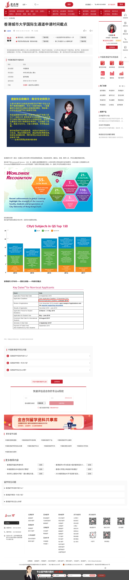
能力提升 (86, 14)
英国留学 (30, 528)
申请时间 (103, 100)
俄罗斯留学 (61, 549)
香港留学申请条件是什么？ (15, 488)
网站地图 (76, 536)
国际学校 (55, 14)
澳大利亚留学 (31, 538)
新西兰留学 (31, 541)
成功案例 (63, 11)
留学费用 (103, 90)
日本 (36, 11)
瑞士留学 (60, 541)
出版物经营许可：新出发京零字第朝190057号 (97, 564)
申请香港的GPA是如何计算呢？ (18, 469)
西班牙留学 (61, 520)
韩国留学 (45, 533)
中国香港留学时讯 (49, 446)
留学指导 (120, 105)
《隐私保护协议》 (54, 407)
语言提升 (93, 11)
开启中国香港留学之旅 (39, 382)
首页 (5, 18)
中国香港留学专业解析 (65, 440)
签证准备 (93, 14)
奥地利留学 (61, 547)
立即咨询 (57, 382)
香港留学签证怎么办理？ (14, 501)
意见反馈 (76, 523)
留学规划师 (20, 11)
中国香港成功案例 (10, 452)
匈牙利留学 (61, 544)
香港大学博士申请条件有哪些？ (67, 469)
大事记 (75, 526)
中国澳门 (45, 544)
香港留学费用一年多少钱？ (15, 495)
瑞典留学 (60, 534)
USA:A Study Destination (94, 561)
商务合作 (76, 528)
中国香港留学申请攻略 (29, 440)
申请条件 (112, 90)
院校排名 (70, 11)
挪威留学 (60, 531)
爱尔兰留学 (31, 531)
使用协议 (76, 531)
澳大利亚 (18, 14)
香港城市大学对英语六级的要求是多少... (70, 465)
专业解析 (112, 100)
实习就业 (107, 14)
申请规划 (103, 105)
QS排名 (111, 105)
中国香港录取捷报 (10, 440)
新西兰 (11, 14)
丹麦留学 (60, 523)
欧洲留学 (83, 561)
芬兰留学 (60, 536)
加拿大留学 (31, 520)
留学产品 (55, 11)
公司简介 (76, 518)
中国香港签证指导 (66, 446)
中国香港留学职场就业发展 (13, 446)
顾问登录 (76, 539)
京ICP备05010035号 (54, 564)
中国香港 (45, 541)
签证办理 (121, 95)
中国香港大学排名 (82, 446)
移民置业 (115, 14)
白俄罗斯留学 (62, 552)
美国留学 (30, 518)
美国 (32, 11)
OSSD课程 (71, 14)
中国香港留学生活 (33, 446)
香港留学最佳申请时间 (15, 465)
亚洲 (34, 14)
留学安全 (107, 11)
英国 (27, 11)
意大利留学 (61, 518)
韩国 (24, 14)
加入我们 (76, 541)
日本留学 (45, 531)
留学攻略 (12, 11)
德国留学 (60, 528)
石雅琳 (8, 31)
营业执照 (76, 534)
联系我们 (76, 520)
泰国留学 (45, 523)
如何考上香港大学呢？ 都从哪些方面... (20, 474)
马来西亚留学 (47, 520)
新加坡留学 (46, 518)
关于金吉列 (111, 4)
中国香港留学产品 (46, 440)
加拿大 (42, 11)
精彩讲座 (63, 14)
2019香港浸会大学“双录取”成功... (67, 474)
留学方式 (112, 95)
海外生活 (115, 11)
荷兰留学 (60, 539)
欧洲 (29, 14)
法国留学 (60, 526)
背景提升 (121, 90)
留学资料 (86, 11)
